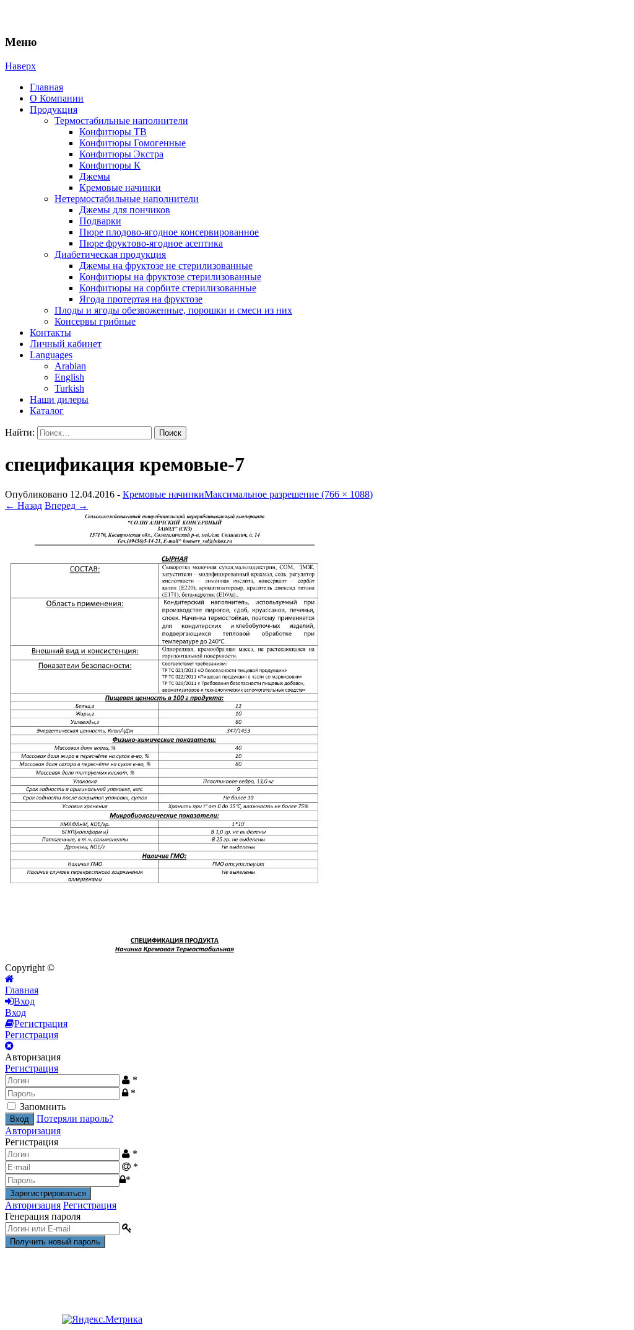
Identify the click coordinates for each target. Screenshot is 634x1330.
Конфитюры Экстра (121, 154)
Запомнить (43, 1106)
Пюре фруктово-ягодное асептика (151, 243)
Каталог (47, 410)
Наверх (20, 66)
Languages (51, 355)
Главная (46, 87)
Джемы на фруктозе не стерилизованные (166, 265)
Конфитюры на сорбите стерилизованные (167, 288)
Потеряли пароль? (75, 1118)
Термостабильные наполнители (121, 120)
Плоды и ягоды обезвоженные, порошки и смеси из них (173, 310)
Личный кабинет (66, 343)
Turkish (69, 388)
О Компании (57, 98)
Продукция (53, 109)
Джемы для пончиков (124, 210)
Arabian (70, 366)
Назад (23, 505)
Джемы (94, 176)
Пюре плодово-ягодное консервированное (169, 232)
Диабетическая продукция (110, 254)
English (69, 377)
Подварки (100, 221)
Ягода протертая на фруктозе (140, 299)
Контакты (50, 332)
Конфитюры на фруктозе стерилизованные (170, 276)
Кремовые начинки (120, 187)
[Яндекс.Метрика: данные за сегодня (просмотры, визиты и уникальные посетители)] (102, 1319)
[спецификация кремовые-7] (163, 956)
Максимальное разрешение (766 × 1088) (288, 494)
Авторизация (33, 1130)
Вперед (66, 505)
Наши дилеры (59, 399)
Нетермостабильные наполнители (126, 198)
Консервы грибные (95, 321)
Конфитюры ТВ (113, 131)
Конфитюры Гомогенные (132, 143)
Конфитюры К (110, 165)
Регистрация (31, 1068)
